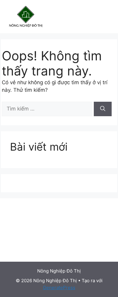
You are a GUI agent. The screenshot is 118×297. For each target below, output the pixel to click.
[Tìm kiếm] (103, 109)
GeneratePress (59, 287)
